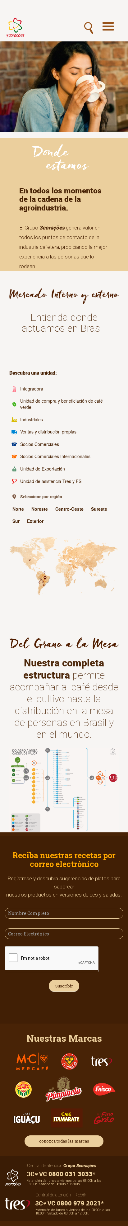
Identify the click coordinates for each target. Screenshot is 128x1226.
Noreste (39, 509)
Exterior (35, 521)
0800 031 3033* (71, 1174)
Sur (16, 521)
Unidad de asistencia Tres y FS (50, 481)
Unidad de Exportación (42, 469)
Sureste (99, 509)
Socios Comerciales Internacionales (55, 456)
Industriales (31, 419)
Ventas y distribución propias (48, 431)
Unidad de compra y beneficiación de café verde (61, 404)
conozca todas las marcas (64, 1141)
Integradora (31, 389)
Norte (18, 509)
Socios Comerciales (39, 444)
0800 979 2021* (79, 1203)
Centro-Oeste (69, 509)
